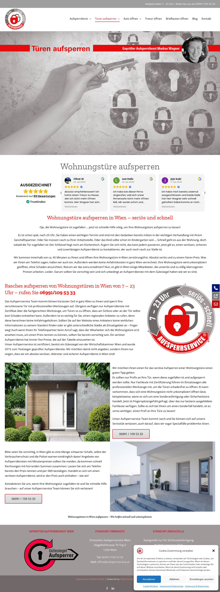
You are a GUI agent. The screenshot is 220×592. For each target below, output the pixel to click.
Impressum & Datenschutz (171, 586)
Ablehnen (174, 579)
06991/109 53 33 (205, 3)
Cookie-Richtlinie (150, 586)
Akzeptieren (149, 579)
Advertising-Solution (131, 579)
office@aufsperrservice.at (113, 562)
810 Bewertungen (44, 196)
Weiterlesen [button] (71, 206)
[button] (213, 550)
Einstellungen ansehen (201, 579)
